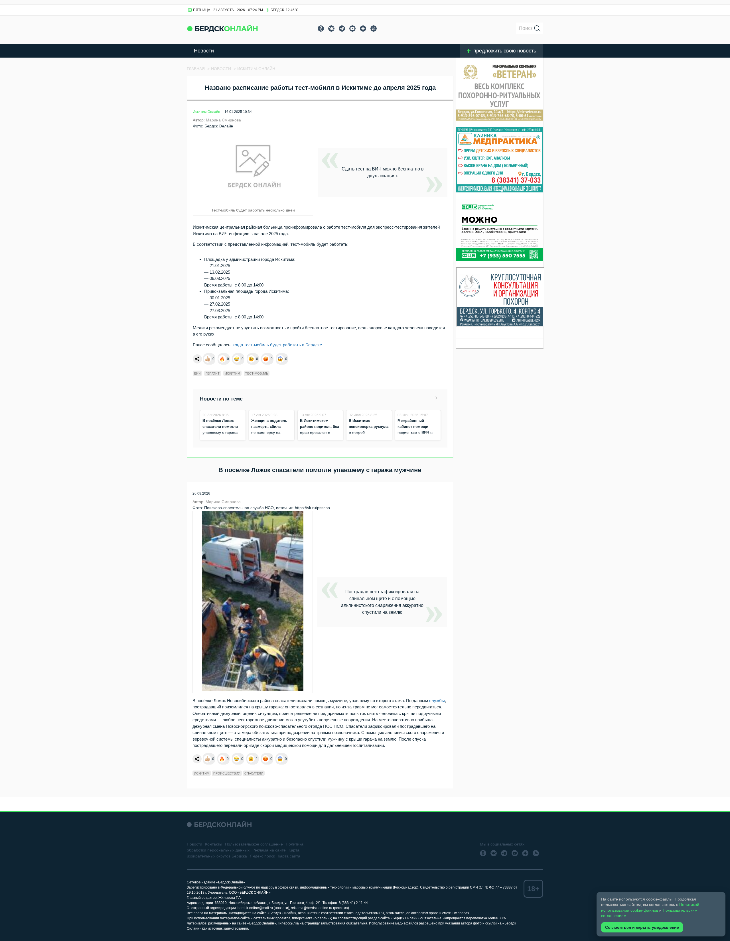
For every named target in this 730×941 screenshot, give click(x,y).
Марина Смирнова (223, 120)
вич (197, 373)
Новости (204, 51)
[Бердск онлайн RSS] (373, 28)
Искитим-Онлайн (206, 112)
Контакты (213, 844)
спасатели (253, 773)
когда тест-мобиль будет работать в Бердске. (278, 344)
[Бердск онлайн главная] (219, 824)
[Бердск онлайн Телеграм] (342, 28)
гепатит (213, 373)
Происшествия (226, 773)
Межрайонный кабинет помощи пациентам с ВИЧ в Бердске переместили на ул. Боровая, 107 (418, 432)
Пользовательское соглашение (254, 844)
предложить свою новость (504, 51)
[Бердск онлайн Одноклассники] (321, 28)
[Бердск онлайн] (222, 28)
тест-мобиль (256, 373)
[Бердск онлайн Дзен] (363, 28)
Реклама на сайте (269, 850)
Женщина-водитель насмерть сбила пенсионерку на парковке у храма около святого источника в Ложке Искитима (269, 438)
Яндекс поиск (262, 856)
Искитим (232, 373)
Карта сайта (289, 856)
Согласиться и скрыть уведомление (642, 927)
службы (437, 700)
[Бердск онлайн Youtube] (352, 28)
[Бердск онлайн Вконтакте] (331, 28)
